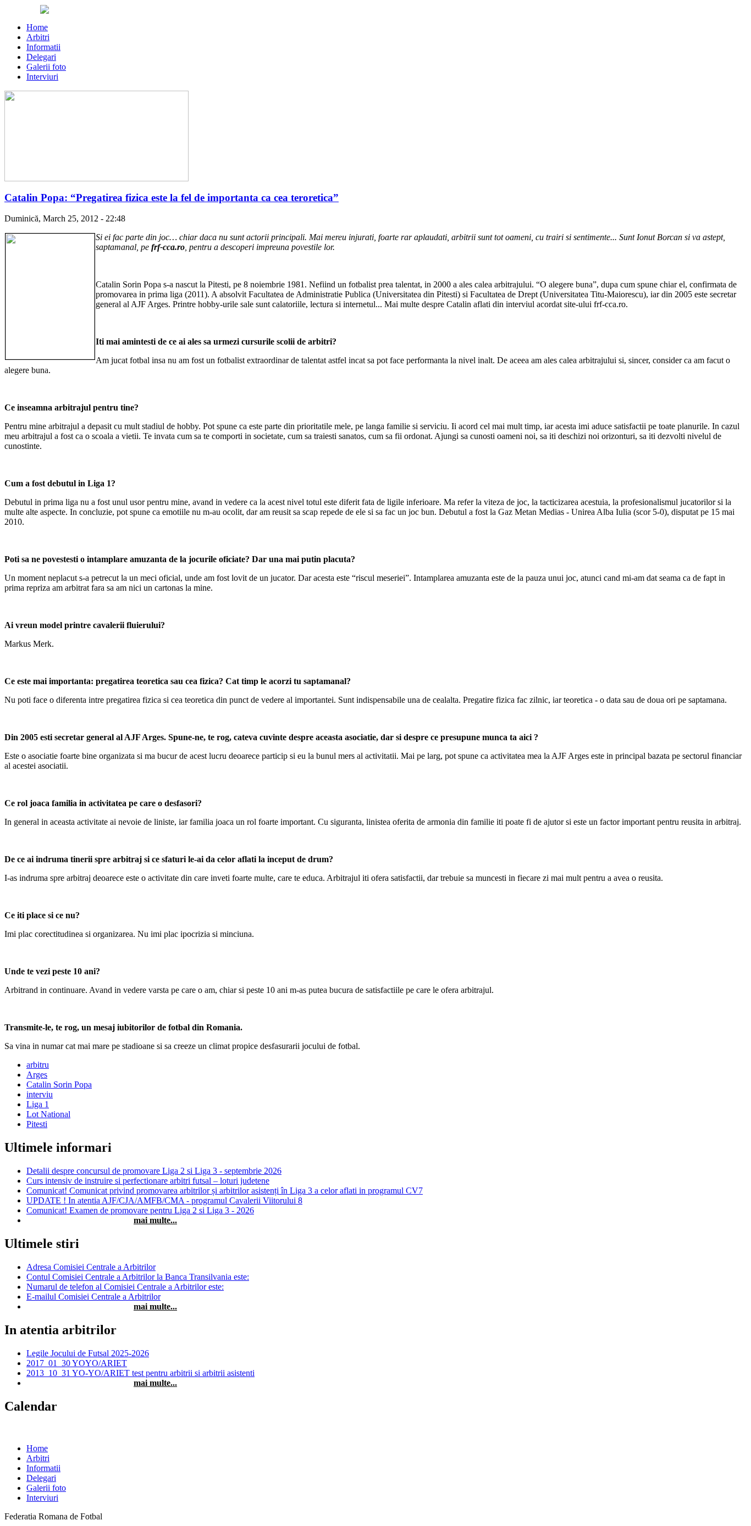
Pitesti (36, 1124)
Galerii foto (46, 66)
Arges (36, 1074)
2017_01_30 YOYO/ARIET (76, 1363)
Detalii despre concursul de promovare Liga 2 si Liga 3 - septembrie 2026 (153, 1170)
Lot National (48, 1114)
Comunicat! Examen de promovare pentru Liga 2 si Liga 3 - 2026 (140, 1210)
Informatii (43, 47)
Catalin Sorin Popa (59, 1084)
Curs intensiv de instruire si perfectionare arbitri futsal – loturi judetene (147, 1180)
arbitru (37, 1064)
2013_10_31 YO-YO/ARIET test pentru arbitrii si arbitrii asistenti (140, 1373)
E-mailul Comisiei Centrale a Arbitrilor (93, 1296)
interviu (39, 1094)
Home (37, 27)
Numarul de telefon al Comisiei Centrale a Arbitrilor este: (125, 1286)
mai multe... (155, 1220)
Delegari (41, 57)
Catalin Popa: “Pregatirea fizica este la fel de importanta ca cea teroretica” (171, 197)
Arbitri (37, 37)
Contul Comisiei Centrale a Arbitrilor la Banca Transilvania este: (137, 1276)
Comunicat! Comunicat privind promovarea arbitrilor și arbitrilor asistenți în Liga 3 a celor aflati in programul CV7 (224, 1190)
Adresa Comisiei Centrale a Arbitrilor (91, 1267)
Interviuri (42, 76)
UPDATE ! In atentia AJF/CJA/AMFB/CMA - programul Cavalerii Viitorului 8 (164, 1200)
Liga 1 (37, 1104)
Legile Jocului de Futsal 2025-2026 (87, 1353)
